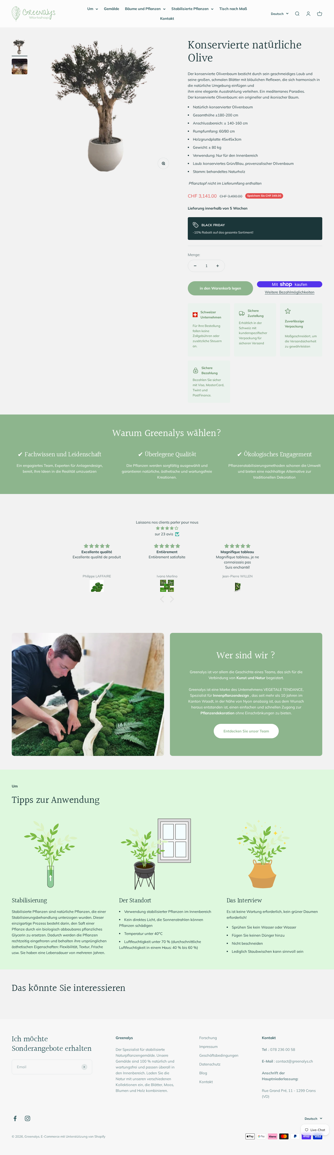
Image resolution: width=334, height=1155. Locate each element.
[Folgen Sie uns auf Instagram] (27, 1118)
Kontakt (167, 18)
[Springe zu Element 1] (19, 47)
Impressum (208, 1046)
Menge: (194, 254)
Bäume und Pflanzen (143, 8)
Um (90, 8)
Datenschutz (210, 1064)
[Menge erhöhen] (218, 266)
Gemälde (111, 8)
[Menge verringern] (195, 266)
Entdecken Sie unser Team (246, 731)
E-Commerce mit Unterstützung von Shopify (73, 1136)
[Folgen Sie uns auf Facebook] (15, 1118)
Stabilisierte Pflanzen (190, 8)
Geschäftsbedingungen (218, 1055)
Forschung (208, 1037)
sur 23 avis (164, 534)
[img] (167, 528)
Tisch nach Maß (233, 8)
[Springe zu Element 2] (19, 67)
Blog (203, 1073)
